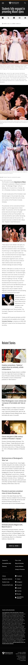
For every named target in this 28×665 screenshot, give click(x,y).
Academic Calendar (7, 579)
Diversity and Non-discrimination (8, 609)
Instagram (19, 582)
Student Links (5, 582)
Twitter (18, 579)
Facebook (19, 576)
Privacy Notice (23, 660)
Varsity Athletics (19, 566)
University (7, 321)
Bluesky (19, 594)
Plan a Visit (18, 560)
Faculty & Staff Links (7, 585)
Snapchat (19, 585)
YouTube (19, 591)
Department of (20, 182)
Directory (4, 566)
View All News (13, 546)
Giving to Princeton (20, 569)
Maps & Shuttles (19, 563)
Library (4, 576)
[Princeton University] (7, 653)
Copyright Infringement (21, 658)
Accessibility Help (6, 563)
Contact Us (5, 560)
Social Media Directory (20, 597)
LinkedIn (19, 588)
